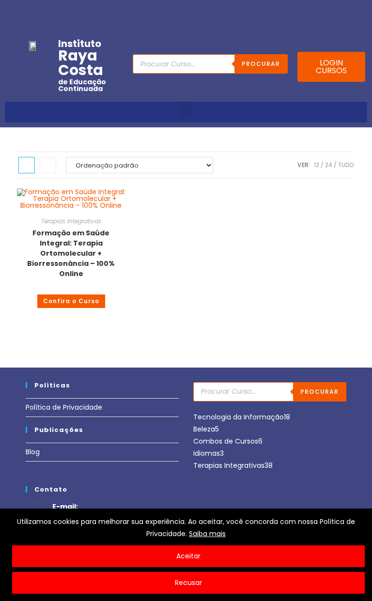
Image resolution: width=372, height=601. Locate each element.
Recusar (188, 582)
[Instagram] (316, 11)
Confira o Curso (71, 301)
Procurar (261, 64)
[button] (186, 110)
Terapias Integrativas (71, 221)
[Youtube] (300, 11)
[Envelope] (331, 11)
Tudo (346, 165)
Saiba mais (207, 534)
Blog (33, 452)
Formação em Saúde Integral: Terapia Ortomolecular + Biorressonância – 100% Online (71, 253)
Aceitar (188, 556)
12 (316, 165)
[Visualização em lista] (48, 165)
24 (328, 165)
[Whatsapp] (346, 11)
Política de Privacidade (64, 407)
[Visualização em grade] (26, 165)
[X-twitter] (361, 11)
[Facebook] (285, 11)
